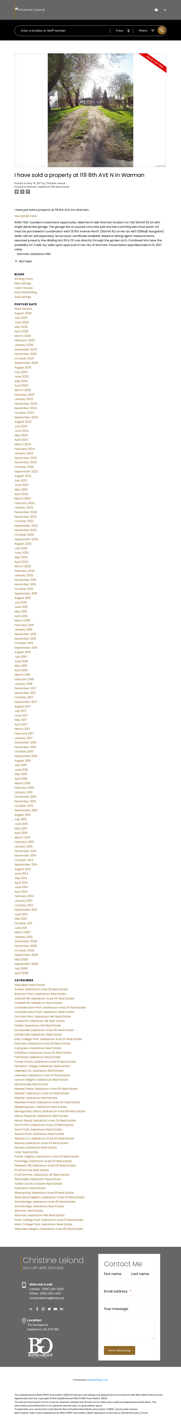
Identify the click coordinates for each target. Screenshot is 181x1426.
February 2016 (24, 788)
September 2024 (26, 417)
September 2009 (26, 955)
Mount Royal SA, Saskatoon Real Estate (41, 1116)
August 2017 (22, 706)
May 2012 (20, 919)
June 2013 (21, 887)
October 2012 (23, 905)
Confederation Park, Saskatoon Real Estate (44, 1012)
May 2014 (20, 878)
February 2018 (24, 679)
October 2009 (24, 950)
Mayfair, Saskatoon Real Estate (35, 1098)
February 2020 (24, 571)
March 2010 (22, 932)
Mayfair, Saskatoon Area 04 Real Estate (41, 1093)
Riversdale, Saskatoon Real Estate (37, 1179)
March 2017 (22, 729)
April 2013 (20, 892)
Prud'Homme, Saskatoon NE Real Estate (41, 1175)
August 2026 (22, 313)
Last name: (140, 1274)
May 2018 (20, 666)
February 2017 (24, 733)
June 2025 (21, 376)
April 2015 (21, 833)
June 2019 (21, 607)
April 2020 (21, 562)
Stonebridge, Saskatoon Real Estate (39, 1206)
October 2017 (23, 697)
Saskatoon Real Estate (30, 1188)
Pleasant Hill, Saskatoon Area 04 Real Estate (44, 1165)
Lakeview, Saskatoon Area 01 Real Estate (42, 1075)
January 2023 (23, 507)
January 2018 (23, 684)
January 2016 (23, 792)
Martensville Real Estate (31, 1084)
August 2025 (22, 367)
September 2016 (25, 756)
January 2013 (23, 901)
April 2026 (21, 331)
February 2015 (24, 842)
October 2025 (24, 358)
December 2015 (25, 797)
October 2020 (24, 535)
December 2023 (25, 458)
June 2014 (21, 873)
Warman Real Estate (28, 1211)
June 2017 (21, 715)
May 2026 (21, 327)
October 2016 (23, 751)
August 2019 (22, 598)
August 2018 (22, 652)
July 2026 (20, 318)
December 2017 (25, 688)
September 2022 (26, 526)
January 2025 (23, 399)
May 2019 (20, 611)
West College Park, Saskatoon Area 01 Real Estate (48, 1220)
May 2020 (21, 557)
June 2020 (21, 553)
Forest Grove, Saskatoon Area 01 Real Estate (45, 1062)
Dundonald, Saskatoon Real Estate (38, 1034)
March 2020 (22, 566)
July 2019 (20, 602)
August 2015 (22, 815)
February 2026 (24, 340)
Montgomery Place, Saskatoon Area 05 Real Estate (49, 1111)
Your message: (116, 1308)
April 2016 (21, 779)
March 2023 (22, 498)
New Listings (22, 283)
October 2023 (24, 467)
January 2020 (23, 575)
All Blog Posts (23, 279)
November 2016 (25, 747)
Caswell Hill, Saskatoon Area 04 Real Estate (44, 998)
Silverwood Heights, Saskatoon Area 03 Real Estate (49, 1197)
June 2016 (21, 770)
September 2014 (25, 864)
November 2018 (25, 639)
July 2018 (20, 657)
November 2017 (25, 693)
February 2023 (24, 503)
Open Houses (23, 288)
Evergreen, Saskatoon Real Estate (37, 1048)
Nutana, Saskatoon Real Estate (35, 1147)
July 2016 (20, 765)
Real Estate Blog (25, 292)
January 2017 (23, 738)
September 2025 (26, 363)
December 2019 (25, 580)
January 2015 (23, 846)
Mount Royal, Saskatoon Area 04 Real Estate (45, 1120)
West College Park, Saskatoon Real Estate (43, 1224)
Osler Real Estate (26, 1152)
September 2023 (26, 471)
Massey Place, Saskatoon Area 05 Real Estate (45, 1089)
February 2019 (24, 625)
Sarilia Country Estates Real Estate (38, 1184)
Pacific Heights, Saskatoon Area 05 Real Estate (46, 1156)
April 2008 (21, 973)
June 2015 (21, 824)
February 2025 (24, 395)
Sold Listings (22, 297)
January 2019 (23, 629)
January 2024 (23, 453)
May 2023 (21, 489)
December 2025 (25, 349)
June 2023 (21, 485)
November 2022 (25, 517)
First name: (113, 1274)
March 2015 (22, 837)
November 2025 (25, 354)
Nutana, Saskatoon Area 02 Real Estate (41, 1143)
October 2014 (23, 860)
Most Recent (23, 309)
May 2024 (21, 435)
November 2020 (25, 530)
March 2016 (22, 783)
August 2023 (22, 476)
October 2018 (23, 643)
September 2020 (26, 539)
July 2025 (20, 372)
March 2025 (22, 390)
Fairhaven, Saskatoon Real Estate (37, 1057)
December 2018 (25, 634)
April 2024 (21, 440)
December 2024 (25, 404)
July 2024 (21, 426)
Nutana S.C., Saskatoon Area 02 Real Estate (44, 1138)
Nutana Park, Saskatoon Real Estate (39, 1134)
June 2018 (21, 661)
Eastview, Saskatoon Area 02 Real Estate (42, 1043)
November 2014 (25, 855)
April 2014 (21, 883)
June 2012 (21, 914)
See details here (25, 216)
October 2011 (23, 923)
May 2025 (21, 381)
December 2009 (25, 941)
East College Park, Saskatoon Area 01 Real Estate (48, 1039)
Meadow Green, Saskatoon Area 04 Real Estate (47, 1102)
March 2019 (22, 620)
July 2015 (20, 819)
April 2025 (21, 385)
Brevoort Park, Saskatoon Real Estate (40, 994)
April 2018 (21, 670)
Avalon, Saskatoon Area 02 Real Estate (41, 989)
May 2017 (20, 720)
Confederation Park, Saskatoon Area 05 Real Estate (50, 1007)
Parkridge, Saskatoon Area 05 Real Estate (43, 1161)
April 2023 (21, 494)
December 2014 (25, 851)
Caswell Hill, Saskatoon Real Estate (38, 1003)
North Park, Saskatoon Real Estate (38, 1129)
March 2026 (22, 336)
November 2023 (25, 462)
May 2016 (20, 774)
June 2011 (20, 928)
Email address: (116, 1291)
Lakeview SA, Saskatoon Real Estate (39, 1071)
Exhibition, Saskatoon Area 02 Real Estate (42, 1053)
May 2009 (21, 959)
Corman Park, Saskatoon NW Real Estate (42, 1016)
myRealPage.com (97, 1379)
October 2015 (23, 806)
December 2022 (25, 512)
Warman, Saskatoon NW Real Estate (47, 187)
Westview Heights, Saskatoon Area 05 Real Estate (48, 1229)
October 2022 (24, 521)
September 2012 (25, 910)
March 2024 (22, 444)
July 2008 (21, 968)
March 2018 (22, 675)
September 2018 (25, 648)
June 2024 (21, 431)
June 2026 (21, 322)
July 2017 (20, 711)
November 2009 (25, 946)
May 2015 (20, 828)
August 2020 (22, 544)
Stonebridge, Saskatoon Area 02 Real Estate (44, 1202)
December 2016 (25, 742)
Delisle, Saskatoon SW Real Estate (37, 1025)
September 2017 (25, 702)
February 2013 (24, 896)
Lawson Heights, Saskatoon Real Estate (41, 1080)
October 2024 (24, 413)
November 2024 (25, 408)
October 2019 (23, 589)
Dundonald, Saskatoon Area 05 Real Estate (44, 1030)
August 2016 (22, 761)
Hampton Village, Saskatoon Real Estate (42, 1066)
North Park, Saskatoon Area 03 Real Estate (43, 1125)
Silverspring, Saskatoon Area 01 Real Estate (44, 1193)
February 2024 (24, 449)
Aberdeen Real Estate (29, 985)
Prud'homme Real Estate (31, 1170)
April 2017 (21, 724)
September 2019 (25, 593)
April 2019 (20, 616)
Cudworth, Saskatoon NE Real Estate (39, 1021)
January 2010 (23, 937)
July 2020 (20, 548)
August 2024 (23, 422)
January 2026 (23, 345)
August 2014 (22, 869)
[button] (31, 1309)
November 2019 (25, 584)
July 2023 (20, 480)
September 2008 (26, 964)
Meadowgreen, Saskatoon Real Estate (40, 1107)
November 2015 (25, 801)
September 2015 (25, 810)
